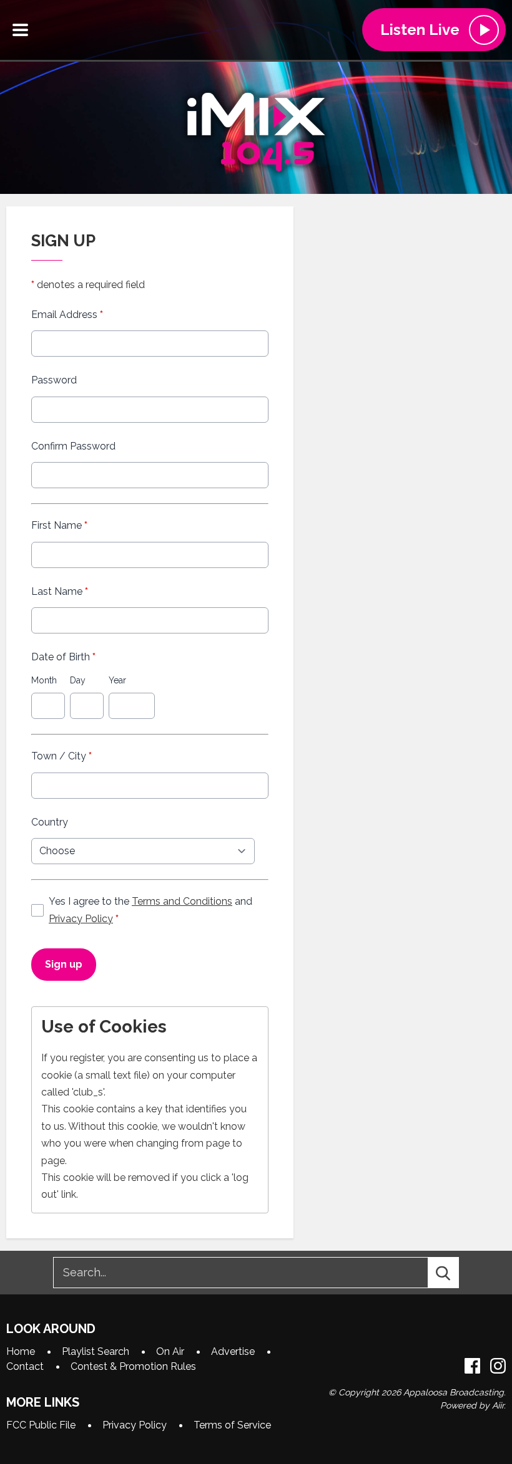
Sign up (63, 964)
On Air (170, 1351)
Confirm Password (73, 446)
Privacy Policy (81, 919)
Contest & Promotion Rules (133, 1366)
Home (20, 1351)
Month (44, 680)
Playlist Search (95, 1351)
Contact (25, 1366)
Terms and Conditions (182, 901)
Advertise (233, 1351)
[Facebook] (472, 1366)
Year (117, 680)
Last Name (59, 591)
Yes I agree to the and (150, 909)
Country (49, 822)
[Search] (454, 1272)
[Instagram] (498, 1366)
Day (78, 680)
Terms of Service (232, 1425)
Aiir (498, 1405)
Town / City (61, 756)
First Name (59, 525)
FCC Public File (41, 1425)
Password (54, 380)
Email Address (67, 314)
